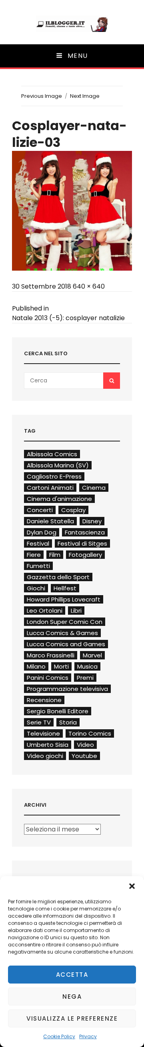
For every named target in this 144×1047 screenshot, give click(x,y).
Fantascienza (85, 532)
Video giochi (45, 756)
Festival (38, 543)
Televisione (43, 733)
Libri (76, 610)
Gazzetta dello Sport (58, 577)
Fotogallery (85, 554)
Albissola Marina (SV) (58, 465)
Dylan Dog (41, 532)
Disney (92, 521)
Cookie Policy (59, 1036)
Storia (68, 722)
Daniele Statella (50, 521)
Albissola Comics (52, 454)
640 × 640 (89, 286)
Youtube (84, 756)
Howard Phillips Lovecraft (63, 599)
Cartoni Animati (50, 487)
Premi (85, 677)
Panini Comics (47, 677)
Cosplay (73, 510)
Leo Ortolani (44, 610)
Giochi (36, 588)
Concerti (40, 510)
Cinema (94, 487)
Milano (36, 666)
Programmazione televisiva (67, 689)
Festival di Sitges (82, 543)
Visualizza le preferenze (72, 1018)
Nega (72, 996)
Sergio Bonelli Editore (57, 711)
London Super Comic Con (64, 622)
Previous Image (41, 96)
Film (54, 554)
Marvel (92, 655)
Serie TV (39, 722)
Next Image (85, 96)
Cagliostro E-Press (54, 476)
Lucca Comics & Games (62, 633)
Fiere (34, 554)
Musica (87, 666)
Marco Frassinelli (50, 655)
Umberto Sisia (47, 744)
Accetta (72, 974)
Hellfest (65, 588)
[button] (132, 886)
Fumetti (38, 566)
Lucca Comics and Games (66, 644)
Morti (61, 666)
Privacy (88, 1036)
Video (85, 744)
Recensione (44, 700)
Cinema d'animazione (59, 499)
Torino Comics (89, 733)
